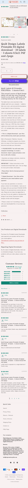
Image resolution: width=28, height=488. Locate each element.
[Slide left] (10, 34)
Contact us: (6, 425)
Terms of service (10, 479)
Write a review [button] (14, 283)
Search (5, 408)
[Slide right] (17, 34)
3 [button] (14, 398)
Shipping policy (19, 479)
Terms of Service (7, 418)
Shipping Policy (7, 422)
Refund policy (12, 476)
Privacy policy (20, 476)
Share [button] (4, 215)
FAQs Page (6, 429)
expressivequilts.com (13, 474)
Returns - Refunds (8, 415)
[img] (4, 293)
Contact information (15, 481)
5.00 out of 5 (18, 266)
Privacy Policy (6, 411)
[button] (3, 2)
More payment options (14, 84)
